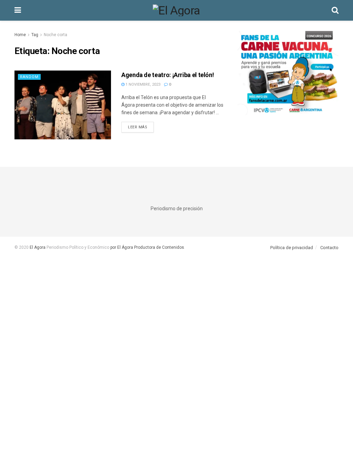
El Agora (38, 247)
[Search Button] (335, 10)
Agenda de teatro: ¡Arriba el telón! (167, 74)
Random (29, 77)
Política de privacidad (291, 247)
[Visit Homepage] (176, 10)
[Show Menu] (17, 10)
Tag (34, 34)
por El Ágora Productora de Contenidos (146, 247)
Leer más (141, 127)
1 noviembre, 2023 (142, 84)
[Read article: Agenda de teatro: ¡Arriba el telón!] (62, 105)
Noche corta (55, 34)
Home (20, 34)
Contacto (329, 247)
